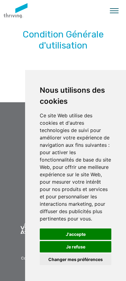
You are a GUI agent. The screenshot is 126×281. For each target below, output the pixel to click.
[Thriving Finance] (16, 10)
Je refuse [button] (75, 246)
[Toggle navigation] (114, 10)
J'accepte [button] (76, 234)
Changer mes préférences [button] (75, 259)
